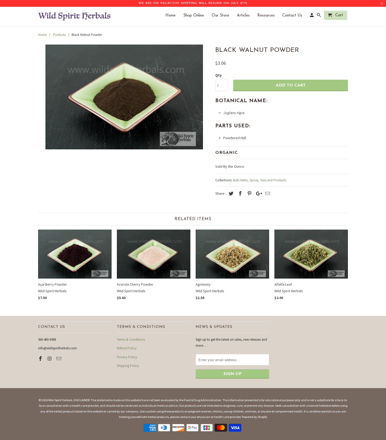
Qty (218, 75)
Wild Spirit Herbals (60, 400)
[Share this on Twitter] (230, 194)
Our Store (223, 16)
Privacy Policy (127, 357)
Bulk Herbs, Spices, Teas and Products (259, 180)
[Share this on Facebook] (239, 194)
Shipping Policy (128, 365)
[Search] (319, 16)
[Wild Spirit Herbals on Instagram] (50, 359)
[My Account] (312, 16)
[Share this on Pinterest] (248, 194)
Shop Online (196, 16)
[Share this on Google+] (257, 194)
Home (173, 16)
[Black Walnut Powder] (124, 97)
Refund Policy (127, 348)
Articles (246, 16)
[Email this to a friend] (267, 194)
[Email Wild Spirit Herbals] (59, 359)
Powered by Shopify (254, 417)
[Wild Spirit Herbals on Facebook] (41, 359)
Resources (268, 16)
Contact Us (294, 16)
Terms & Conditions (131, 339)
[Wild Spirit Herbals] (75, 17)
